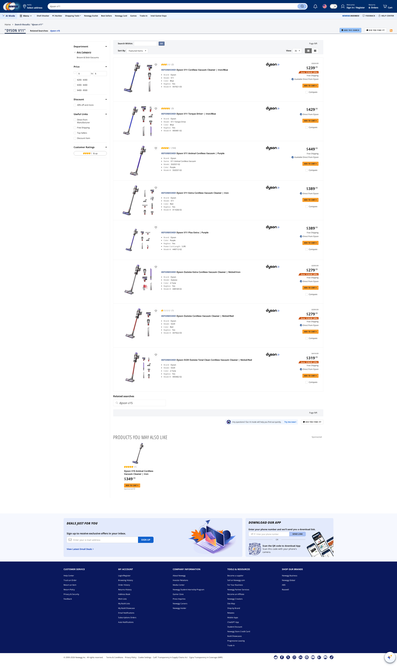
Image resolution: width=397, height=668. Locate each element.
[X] (288, 657)
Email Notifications (126, 613)
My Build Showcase (126, 608)
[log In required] (156, 64)
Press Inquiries (179, 599)
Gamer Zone (178, 594)
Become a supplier (235, 575)
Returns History (125, 589)
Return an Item (70, 585)
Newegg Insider (179, 608)
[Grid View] (315, 50)
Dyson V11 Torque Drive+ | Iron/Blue (188, 113)
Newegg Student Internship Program (188, 589)
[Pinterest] (306, 657)
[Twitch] (319, 657)
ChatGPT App (233, 622)
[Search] (302, 6)
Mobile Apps (232, 617)
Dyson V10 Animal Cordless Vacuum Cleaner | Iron (138, 472)
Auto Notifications (126, 622)
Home (8, 24)
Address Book (124, 594)
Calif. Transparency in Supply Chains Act (170, 657)
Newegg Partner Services (238, 589)
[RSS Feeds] (391, 31)
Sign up (145, 539)
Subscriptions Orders (127, 617)
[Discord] (325, 657)
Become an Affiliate (235, 594)
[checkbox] (90, 153)
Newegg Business (289, 575)
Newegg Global (288, 580)
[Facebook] (282, 657)
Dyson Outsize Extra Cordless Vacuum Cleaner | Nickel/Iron (200, 272)
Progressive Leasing (236, 640)
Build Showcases (234, 636)
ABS (283, 585)
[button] (32, 6)
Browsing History (125, 580)
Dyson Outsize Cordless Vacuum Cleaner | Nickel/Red (197, 316)
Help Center (69, 575)
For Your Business (235, 585)
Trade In (230, 645)
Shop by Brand (233, 608)
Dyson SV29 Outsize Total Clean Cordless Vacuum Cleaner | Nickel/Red (206, 360)
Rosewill (285, 589)
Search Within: (125, 43)
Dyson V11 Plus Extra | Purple (184, 232)
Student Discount (234, 626)
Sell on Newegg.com (236, 580)
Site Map (231, 603)
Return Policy (69, 589)
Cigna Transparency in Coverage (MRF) (206, 657)
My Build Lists (124, 603)
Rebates (230, 613)
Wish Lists (122, 599)
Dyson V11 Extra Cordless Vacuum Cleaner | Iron (195, 193)
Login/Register (124, 575)
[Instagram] (294, 657)
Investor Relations (180, 580)
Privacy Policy (130, 657)
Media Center (179, 585)
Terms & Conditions (114, 657)
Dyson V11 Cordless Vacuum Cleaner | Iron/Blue (194, 69)
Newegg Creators (235, 599)
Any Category (84, 52)
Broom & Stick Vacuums (88, 57)
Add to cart (310, 85)
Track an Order (70, 580)
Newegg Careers (180, 603)
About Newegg (179, 575)
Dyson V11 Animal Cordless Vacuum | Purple (192, 153)
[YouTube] (312, 657)
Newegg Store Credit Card (238, 631)
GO (161, 43)
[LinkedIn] (300, 657)
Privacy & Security (71, 594)
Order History (124, 585)
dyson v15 (55, 30)
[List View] (308, 50)
